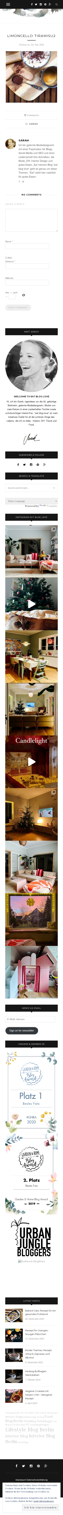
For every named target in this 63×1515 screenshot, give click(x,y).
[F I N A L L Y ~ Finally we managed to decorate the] (31, 814)
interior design (14, 1416)
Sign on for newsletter (21, 1030)
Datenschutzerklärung (37, 1479)
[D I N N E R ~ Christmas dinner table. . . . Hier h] (31, 656)
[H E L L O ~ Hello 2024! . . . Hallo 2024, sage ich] (31, 551)
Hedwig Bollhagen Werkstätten (35, 1373)
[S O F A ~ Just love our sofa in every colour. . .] (31, 867)
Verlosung (9, 1413)
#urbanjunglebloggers (39, 1424)
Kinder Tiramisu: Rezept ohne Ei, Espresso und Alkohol (38, 1354)
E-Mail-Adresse (10, 259)
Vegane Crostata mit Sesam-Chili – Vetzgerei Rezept (38, 1395)
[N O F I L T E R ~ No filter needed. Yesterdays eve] (31, 919)
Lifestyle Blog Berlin (29, 1429)
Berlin (17, 1413)
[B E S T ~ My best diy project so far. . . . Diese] (31, 972)
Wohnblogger (45, 1421)
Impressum (21, 1479)
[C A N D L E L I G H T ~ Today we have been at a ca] (31, 761)
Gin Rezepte (52, 1413)
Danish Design (30, 1417)
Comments (31, 115)
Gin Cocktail (40, 1413)
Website (9, 278)
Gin (22, 1413)
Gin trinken (29, 1413)
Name (9, 241)
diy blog (40, 1417)
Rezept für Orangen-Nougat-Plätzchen (37, 1332)
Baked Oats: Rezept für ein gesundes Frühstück (40, 1312)
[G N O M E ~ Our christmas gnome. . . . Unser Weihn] (31, 604)
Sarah (33, 123)
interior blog (16, 1435)
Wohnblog (30, 1421)
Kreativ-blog (19, 1424)
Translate (52, 506)
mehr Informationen (44, 1501)
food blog (23, 1442)
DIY (27, 1424)
